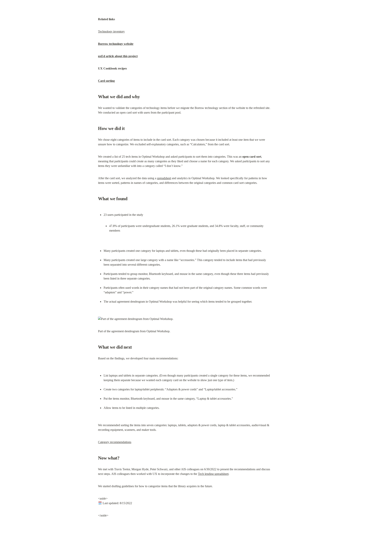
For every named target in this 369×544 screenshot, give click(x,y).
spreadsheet (164, 178)
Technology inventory (111, 31)
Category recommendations (114, 442)
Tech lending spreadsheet (213, 473)
